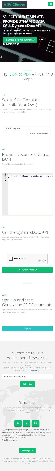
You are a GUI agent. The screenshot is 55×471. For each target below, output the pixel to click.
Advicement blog (33, 370)
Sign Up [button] (27, 328)
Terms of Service (38, 430)
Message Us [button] (27, 450)
